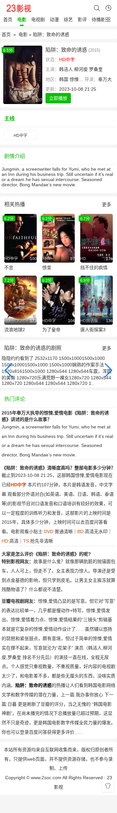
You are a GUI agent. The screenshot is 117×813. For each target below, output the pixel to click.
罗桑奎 (96, 69)
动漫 (54, 19)
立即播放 (58, 98)
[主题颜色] (108, 786)
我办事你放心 (89, 694)
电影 (21, 19)
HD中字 (20, 135)
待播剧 (98, 19)
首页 (7, 19)
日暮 (12, 704)
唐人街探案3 (93, 329)
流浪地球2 (14, 329)
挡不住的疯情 (94, 267)
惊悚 (74, 79)
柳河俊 (81, 69)
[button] (9, 370)
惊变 (46, 267)
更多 (106, 204)
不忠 (8, 267)
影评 (82, 19)
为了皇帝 (51, 329)
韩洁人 (66, 69)
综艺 (68, 19)
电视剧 (38, 19)
